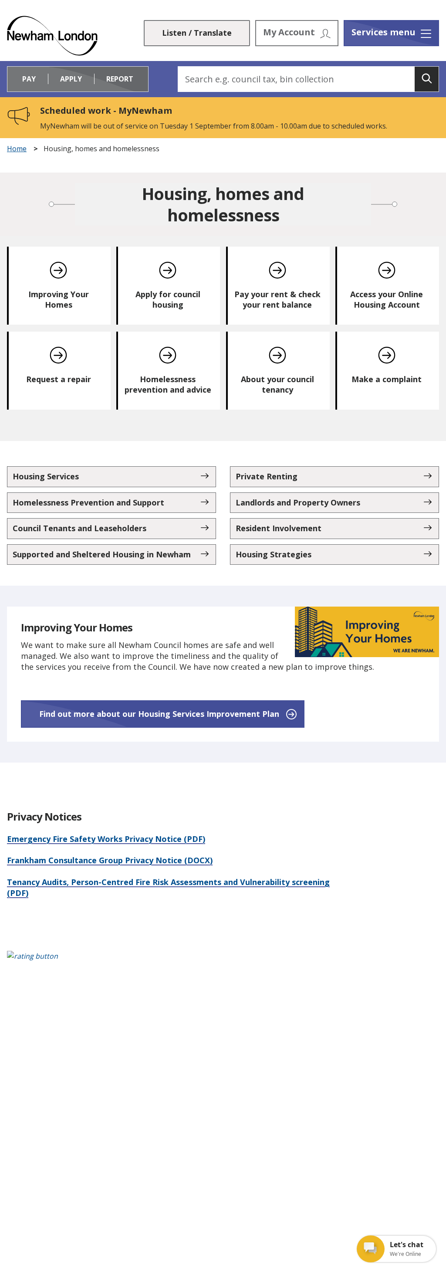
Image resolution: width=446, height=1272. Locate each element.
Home (17, 148)
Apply (71, 79)
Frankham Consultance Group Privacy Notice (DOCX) (110, 860)
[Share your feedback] (223, 960)
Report (119, 79)
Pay (29, 79)
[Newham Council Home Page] (52, 36)
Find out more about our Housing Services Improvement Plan (159, 714)
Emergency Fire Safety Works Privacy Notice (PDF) (106, 839)
